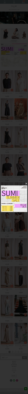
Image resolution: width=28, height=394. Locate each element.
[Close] (26, 183)
